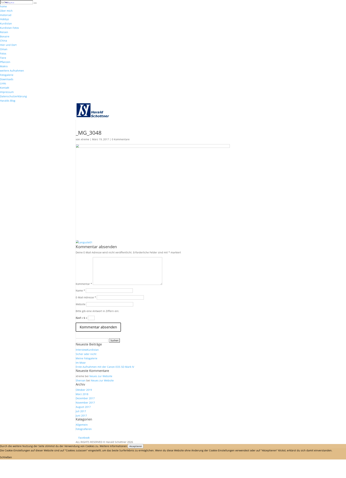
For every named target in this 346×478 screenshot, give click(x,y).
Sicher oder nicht (86, 354)
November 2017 (85, 402)
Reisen (4, 32)
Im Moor (81, 362)
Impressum (7, 92)
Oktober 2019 (84, 389)
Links (3, 83)
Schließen (6, 457)
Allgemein (82, 424)
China (3, 40)
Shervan (81, 380)
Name (80, 290)
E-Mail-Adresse (86, 297)
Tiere (3, 58)
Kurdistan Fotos (9, 27)
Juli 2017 (81, 411)
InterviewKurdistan (87, 349)
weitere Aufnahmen (12, 70)
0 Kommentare (121, 139)
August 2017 (83, 407)
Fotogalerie (6, 75)
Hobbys (4, 19)
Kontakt (4, 87)
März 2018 (82, 394)
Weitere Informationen (113, 446)
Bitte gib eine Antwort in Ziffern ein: (97, 311)
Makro (4, 66)
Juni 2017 (81, 415)
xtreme (85, 139)
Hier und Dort (8, 45)
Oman (3, 49)
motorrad (5, 15)
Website (80, 304)
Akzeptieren (135, 446)
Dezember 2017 (85, 398)
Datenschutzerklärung (13, 96)
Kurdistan (6, 23)
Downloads (6, 79)
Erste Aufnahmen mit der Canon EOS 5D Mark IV (105, 366)
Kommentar (84, 284)
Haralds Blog (7, 100)
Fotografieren (84, 429)
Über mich (6, 10)
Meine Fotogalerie (86, 358)
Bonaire (4, 36)
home (3, 6)
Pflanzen (5, 62)
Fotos (3, 53)
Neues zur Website (100, 376)
